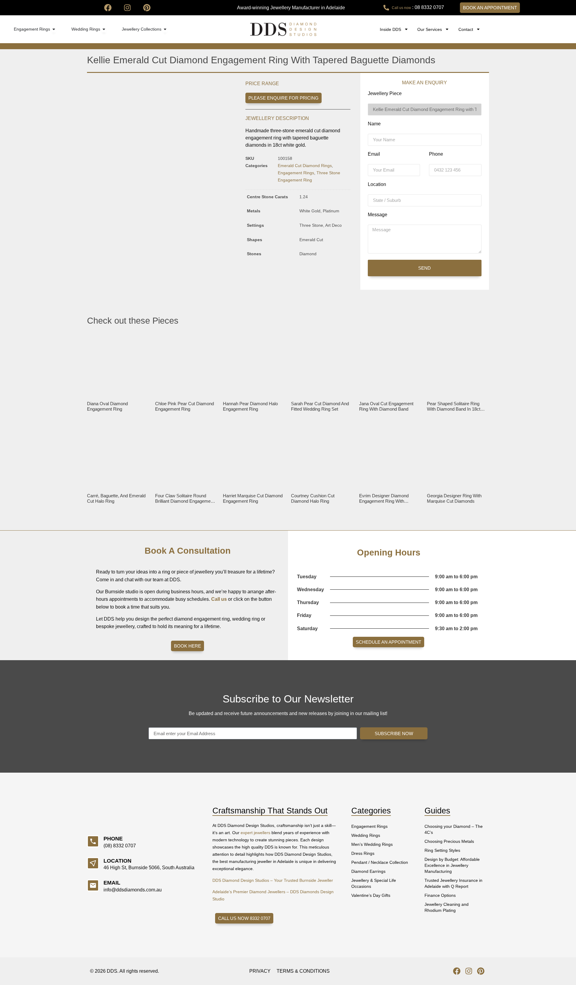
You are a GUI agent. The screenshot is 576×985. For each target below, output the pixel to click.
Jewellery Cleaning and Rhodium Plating (446, 907)
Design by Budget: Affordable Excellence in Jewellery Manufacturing (452, 865)
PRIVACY (260, 971)
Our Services (429, 29)
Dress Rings (362, 853)
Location (377, 184)
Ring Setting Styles (442, 850)
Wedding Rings (365, 835)
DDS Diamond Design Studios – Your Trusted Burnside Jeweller (272, 880)
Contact (465, 29)
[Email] (93, 885)
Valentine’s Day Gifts (370, 895)
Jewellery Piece (385, 93)
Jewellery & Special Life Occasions (373, 883)
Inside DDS (390, 29)
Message (377, 214)
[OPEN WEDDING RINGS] (104, 29)
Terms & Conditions (303, 971)
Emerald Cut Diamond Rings (305, 165)
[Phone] (93, 841)
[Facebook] (108, 7)
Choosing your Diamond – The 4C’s (453, 829)
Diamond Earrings (368, 871)
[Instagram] (127, 7)
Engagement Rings (296, 172)
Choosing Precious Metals (449, 841)
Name (374, 123)
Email (374, 154)
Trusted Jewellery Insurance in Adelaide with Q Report (453, 883)
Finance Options (440, 895)
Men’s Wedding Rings (372, 844)
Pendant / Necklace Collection (379, 862)
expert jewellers (255, 832)
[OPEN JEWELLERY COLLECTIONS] (165, 29)
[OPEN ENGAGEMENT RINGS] (54, 29)
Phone (436, 154)
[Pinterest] (147, 7)
